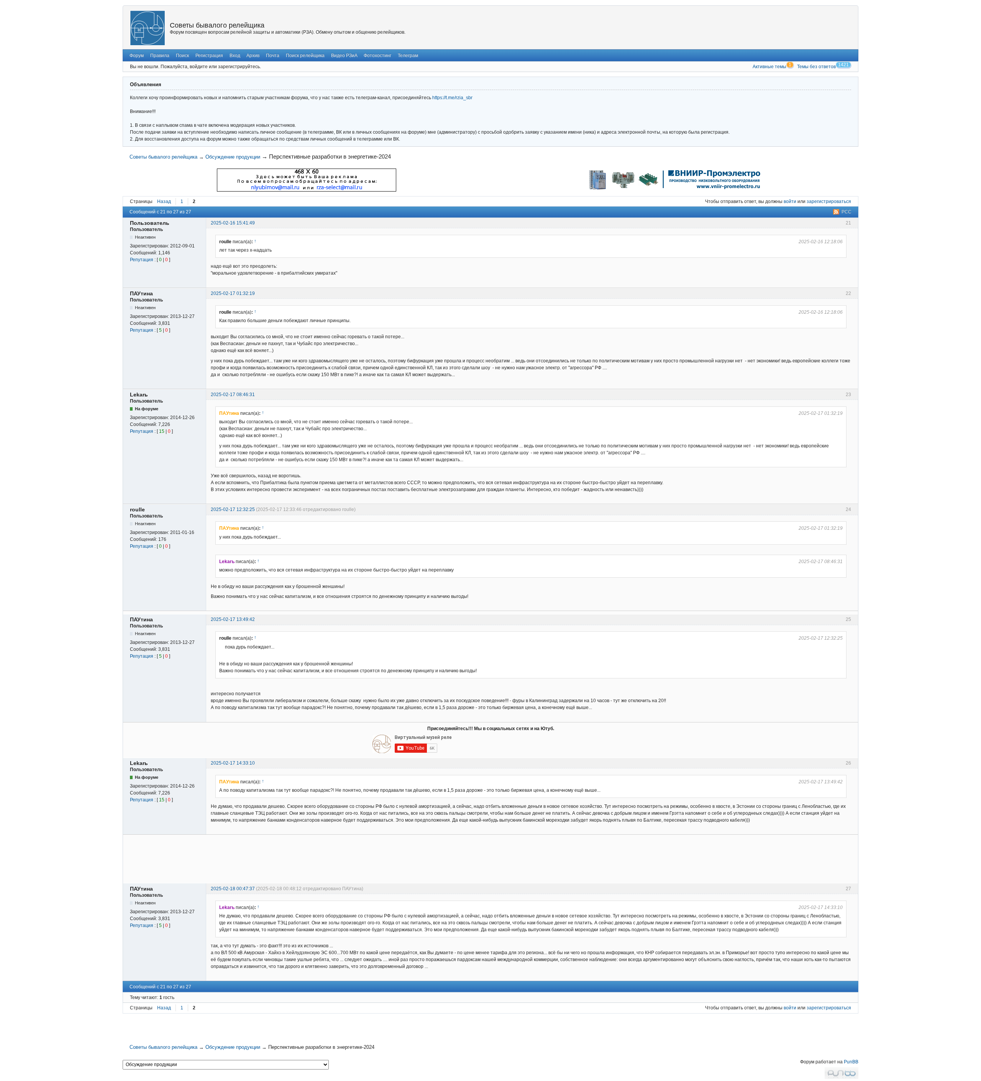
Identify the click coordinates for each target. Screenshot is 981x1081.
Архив (252, 55)
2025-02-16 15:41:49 (233, 223)
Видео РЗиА (344, 55)
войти (790, 201)
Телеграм (408, 55)
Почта (272, 55)
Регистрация (209, 55)
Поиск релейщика (305, 55)
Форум (137, 55)
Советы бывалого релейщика (217, 25)
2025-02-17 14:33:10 (233, 763)
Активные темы (769, 66)
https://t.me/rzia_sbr (452, 97)
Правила (159, 55)
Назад (164, 201)
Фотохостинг (377, 55)
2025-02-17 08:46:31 (233, 394)
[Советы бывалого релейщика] (147, 28)
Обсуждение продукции (232, 157)
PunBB (851, 1062)
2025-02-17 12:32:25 (233, 509)
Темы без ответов (816, 66)
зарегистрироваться (829, 201)
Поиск (182, 55)
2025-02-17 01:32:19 (233, 293)
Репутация (141, 259)
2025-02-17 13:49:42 (233, 619)
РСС (846, 212)
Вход (235, 55)
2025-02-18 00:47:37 (233, 888)
